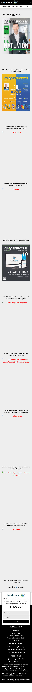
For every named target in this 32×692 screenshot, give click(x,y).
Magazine (19, 6)
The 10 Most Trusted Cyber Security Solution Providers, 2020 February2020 (16, 524)
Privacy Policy (16, 633)
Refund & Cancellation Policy (16, 638)
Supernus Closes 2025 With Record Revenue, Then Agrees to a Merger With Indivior (15, 665)
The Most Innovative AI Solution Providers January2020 (16, 581)
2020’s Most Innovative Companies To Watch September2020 (16, 241)
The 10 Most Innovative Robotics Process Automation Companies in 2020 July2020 (16, 411)
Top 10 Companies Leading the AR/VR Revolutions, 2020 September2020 (16, 127)
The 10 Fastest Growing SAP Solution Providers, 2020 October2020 (16, 71)
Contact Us (16, 640)
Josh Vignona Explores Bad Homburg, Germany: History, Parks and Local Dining (14, 670)
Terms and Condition (16, 635)
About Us (16, 630)
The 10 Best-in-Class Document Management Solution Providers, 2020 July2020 (16, 298)
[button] (30, 2)
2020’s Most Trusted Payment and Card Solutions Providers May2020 (16, 468)
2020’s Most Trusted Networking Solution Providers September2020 (16, 184)
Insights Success (7, 6)
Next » (22, 587)
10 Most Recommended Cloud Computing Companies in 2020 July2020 (16, 354)
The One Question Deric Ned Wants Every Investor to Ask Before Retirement (14, 674)
